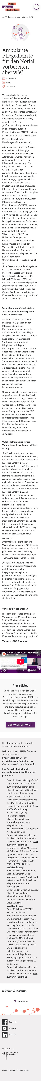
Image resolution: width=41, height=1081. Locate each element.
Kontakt (5, 1070)
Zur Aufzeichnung (19, 724)
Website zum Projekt (16, 761)
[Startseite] (3, 17)
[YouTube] (5, 1028)
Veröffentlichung (18, 976)
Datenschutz (24, 1070)
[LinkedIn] (5, 1035)
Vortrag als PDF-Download (15, 641)
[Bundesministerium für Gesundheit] (10, 1054)
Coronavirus (10, 86)
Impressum (14, 1070)
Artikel (8, 82)
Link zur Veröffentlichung (19, 938)
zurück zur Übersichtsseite (14, 990)
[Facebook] (5, 1022)
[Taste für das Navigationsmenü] (36, 7)
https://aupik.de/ (10, 757)
